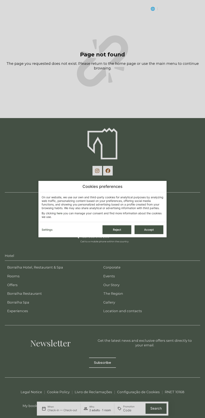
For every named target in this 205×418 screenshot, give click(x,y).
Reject (117, 229)
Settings (47, 229)
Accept (149, 229)
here (59, 213)
